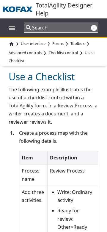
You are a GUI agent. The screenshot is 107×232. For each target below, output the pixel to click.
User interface (33, 43)
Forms (58, 43)
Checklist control (63, 52)
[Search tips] (93, 28)
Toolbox (77, 43)
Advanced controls (25, 52)
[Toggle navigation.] (9, 28)
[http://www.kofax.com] (19, 9)
